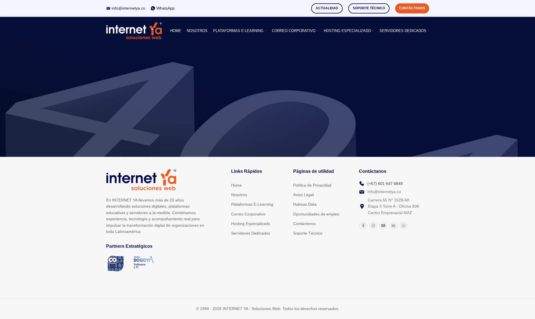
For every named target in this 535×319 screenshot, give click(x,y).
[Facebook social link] (363, 225)
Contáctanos (412, 8)
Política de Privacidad (312, 185)
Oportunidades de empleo (316, 214)
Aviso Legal (303, 194)
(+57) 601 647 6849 (385, 183)
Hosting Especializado (250, 223)
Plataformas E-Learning (252, 204)
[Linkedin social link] (393, 225)
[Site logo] (134, 30)
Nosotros (239, 194)
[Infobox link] (125, 8)
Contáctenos (304, 223)
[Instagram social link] (373, 225)
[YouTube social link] (383, 225)
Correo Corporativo (248, 214)
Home (236, 185)
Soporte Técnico (369, 8)
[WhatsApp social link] (403, 225)
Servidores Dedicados (250, 233)
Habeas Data (305, 204)
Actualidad (327, 8)
